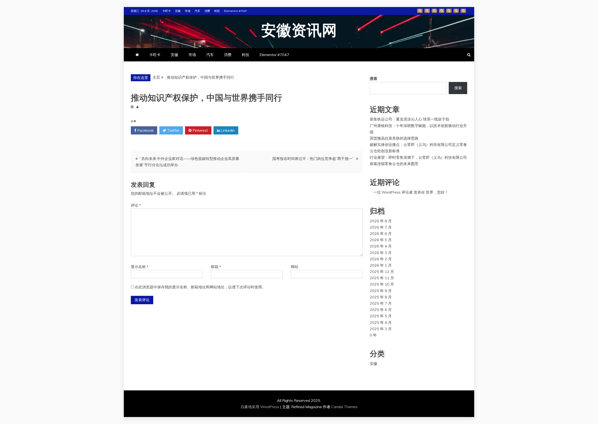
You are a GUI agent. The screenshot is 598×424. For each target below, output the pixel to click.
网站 (294, 266)
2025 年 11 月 (382, 278)
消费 (207, 11)
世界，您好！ (437, 192)
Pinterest (200, 130)
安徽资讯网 (299, 31)
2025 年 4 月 (381, 322)
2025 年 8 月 (381, 297)
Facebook (145, 130)
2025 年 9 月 (381, 290)
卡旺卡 (166, 11)
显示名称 (139, 266)
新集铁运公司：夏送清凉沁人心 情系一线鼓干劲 (409, 119)
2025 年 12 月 (382, 271)
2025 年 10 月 (382, 284)
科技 (217, 11)
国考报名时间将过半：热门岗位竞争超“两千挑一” (313, 158)
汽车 (197, 11)
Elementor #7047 (235, 11)
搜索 (373, 78)
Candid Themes (344, 406)
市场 (187, 11)
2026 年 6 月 (381, 233)
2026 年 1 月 (381, 265)
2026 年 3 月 (381, 252)
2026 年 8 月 (381, 221)
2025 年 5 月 (381, 316)
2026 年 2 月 (381, 259)
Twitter (172, 130)
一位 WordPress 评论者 (393, 192)
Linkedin (227, 130)
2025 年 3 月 (381, 328)
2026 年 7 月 (381, 227)
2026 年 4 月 (381, 246)
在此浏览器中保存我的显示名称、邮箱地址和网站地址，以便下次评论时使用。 (200, 287)
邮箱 (216, 266)
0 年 (373, 335)
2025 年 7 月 (381, 303)
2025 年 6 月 (381, 309)
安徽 (178, 11)
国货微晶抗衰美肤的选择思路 (394, 138)
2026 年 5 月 (381, 239)
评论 (136, 205)
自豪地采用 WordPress (260, 406)
